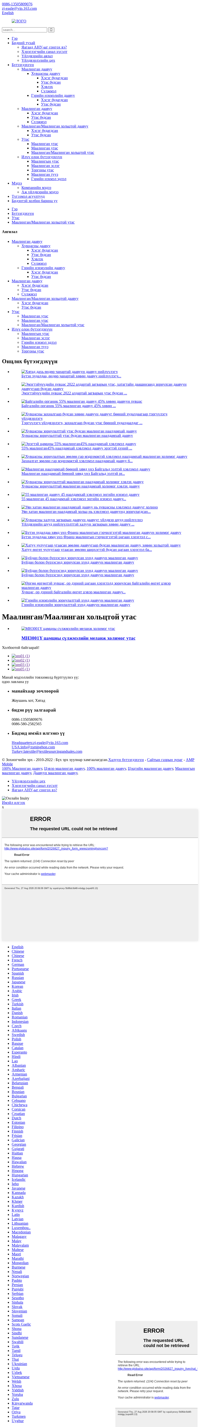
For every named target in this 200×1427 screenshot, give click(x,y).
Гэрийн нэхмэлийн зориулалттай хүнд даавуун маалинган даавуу (75, 605)
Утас (25, 139)
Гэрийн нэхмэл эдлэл (48, 179)
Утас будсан (51, 82)
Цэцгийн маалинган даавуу (150, 768)
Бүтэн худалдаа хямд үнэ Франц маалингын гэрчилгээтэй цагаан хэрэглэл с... (86, 537)
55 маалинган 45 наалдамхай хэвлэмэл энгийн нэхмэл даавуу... (73, 499)
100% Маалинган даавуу (22, 768)
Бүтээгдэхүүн (23, 65)
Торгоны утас (42, 170)
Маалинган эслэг (45, 166)
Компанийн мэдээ (36, 188)
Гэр (15, 38)
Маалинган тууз (44, 174)
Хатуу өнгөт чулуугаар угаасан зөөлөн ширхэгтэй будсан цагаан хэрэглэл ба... (86, 549)
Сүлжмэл (48, 91)
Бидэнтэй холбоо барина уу (35, 201)
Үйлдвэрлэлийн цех (38, 60)
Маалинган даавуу (36, 69)
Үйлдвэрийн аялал (37, 56)
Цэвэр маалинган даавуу (64, 768)
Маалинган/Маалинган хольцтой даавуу (54, 126)
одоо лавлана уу (15, 682)
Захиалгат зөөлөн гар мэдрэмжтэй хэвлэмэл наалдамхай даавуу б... (77, 461)
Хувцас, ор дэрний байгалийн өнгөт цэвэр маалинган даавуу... (73, 592)
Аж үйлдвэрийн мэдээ (40, 192)
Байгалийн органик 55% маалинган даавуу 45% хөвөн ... (68, 406)
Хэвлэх (47, 87)
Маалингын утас (45, 161)
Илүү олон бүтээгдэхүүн (41, 157)
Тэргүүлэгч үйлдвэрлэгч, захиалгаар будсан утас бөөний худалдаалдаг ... (81, 423)
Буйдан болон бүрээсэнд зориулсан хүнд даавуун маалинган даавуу (77, 562)
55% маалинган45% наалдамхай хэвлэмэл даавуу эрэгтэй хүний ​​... (76, 448)
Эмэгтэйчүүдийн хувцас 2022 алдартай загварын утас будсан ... (74, 393)
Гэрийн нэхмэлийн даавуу (53, 95)
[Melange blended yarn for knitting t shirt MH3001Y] (68, 628)
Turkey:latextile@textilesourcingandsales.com (47, 751)
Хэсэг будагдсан (54, 78)
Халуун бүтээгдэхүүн (126, 760)
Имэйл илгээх (13, 803)
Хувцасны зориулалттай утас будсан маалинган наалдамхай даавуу (77, 435)
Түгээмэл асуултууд (28, 196)
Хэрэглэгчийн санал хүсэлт (44, 51)
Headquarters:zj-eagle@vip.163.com (40, 743)
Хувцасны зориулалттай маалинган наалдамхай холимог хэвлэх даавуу (80, 486)
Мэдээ (17, 183)
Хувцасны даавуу (45, 73)
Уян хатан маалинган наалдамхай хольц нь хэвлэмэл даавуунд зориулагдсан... (86, 511)
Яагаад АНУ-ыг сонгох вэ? (44, 47)
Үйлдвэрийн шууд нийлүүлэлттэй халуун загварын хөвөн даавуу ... (77, 524)
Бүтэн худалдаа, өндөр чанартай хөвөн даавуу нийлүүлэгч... (71, 376)
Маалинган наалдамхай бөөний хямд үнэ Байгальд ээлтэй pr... (73, 473)
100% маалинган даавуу (106, 768)
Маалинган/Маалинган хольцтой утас (62, 152)
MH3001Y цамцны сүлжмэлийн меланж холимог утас (78, 638)
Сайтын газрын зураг (165, 760)
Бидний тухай (23, 43)
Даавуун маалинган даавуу (55, 773)
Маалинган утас (44, 144)
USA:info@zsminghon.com (33, 747)
